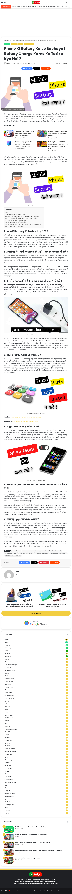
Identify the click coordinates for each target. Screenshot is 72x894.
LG (6, 799)
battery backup (16, 551)
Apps (6, 642)
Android (7, 44)
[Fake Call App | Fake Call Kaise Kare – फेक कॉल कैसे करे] (9, 845)
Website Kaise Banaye (11, 782)
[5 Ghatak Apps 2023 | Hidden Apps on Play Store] (9, 837)
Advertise (67, 891)
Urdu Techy (8, 777)
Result (7, 771)
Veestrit (7, 726)
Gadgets (7, 802)
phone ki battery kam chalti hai (13, 555)
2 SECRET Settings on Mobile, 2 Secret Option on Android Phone (57, 133)
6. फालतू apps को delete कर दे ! (16, 226)
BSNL (6, 807)
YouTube (7, 701)
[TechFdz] (36, 2)
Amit (8, 63)
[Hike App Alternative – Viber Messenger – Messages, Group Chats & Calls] (9, 133)
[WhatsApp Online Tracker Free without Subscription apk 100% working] (9, 852)
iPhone (7, 690)
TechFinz (7, 743)
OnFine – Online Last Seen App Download (28, 858)
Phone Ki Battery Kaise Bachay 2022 (17, 214)
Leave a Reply (36, 613)
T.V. (6, 723)
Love (6, 712)
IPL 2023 (7, 746)
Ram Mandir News (10, 749)
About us (36, 891)
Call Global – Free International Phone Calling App (31, 827)
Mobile (20, 44)
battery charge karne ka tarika (30, 551)
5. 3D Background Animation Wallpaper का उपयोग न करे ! (24, 224)
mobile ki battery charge (42, 553)
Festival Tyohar (9, 698)
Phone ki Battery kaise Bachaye (58, 553)
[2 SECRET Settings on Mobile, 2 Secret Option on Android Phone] (42, 133)
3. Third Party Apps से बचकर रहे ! (16, 220)
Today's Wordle (9, 796)
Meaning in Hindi (10, 670)
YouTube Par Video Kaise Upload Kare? (25, 421)
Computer (8, 667)
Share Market (9, 774)
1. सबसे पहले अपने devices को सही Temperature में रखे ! (23, 216)
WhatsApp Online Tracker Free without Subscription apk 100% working (38, 850)
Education (8, 662)
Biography (8, 765)
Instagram (8, 684)
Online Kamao (9, 779)
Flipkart (7, 788)
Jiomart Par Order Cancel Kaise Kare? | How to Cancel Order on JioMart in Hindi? (35, 7)
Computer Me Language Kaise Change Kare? (27, 417)
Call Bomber (8, 768)
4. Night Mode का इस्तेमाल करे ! (16, 222)
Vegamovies (9, 715)
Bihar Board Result (10, 751)
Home (7, 40)
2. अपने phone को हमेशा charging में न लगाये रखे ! (21, 218)
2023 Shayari (9, 718)
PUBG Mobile (8, 693)
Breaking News (9, 679)
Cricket (7, 676)
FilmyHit (7, 791)
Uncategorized (9, 681)
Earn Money (8, 760)
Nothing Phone (9, 805)
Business (7, 737)
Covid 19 (7, 732)
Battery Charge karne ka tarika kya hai (51, 551)
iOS (6, 704)
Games (7, 673)
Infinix (6, 757)
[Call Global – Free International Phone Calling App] (9, 829)
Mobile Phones (28, 44)
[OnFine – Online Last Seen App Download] (9, 860)
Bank (6, 709)
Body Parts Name (10, 793)
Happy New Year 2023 (11, 729)
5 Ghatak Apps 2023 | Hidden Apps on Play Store (31, 835)
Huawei (7, 813)
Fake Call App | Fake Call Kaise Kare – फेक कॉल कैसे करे (32, 842)
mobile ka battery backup (26, 553)
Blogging (7, 763)
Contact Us (43, 891)
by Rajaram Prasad (15, 891)
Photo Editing (9, 754)
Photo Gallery (9, 740)
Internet (7, 653)
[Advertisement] (36, 22)
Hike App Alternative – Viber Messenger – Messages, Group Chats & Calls (24, 133)
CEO (6, 785)
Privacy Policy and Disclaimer (55, 891)
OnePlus (7, 810)
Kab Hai (7, 707)
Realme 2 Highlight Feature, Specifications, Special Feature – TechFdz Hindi (24, 144)
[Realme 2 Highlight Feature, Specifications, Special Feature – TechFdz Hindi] (9, 143)
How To (12, 40)
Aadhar (7, 721)
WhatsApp (8, 648)
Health (7, 735)
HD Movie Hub (9, 687)
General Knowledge (11, 665)
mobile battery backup (11, 553)
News (6, 651)
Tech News (8, 656)
